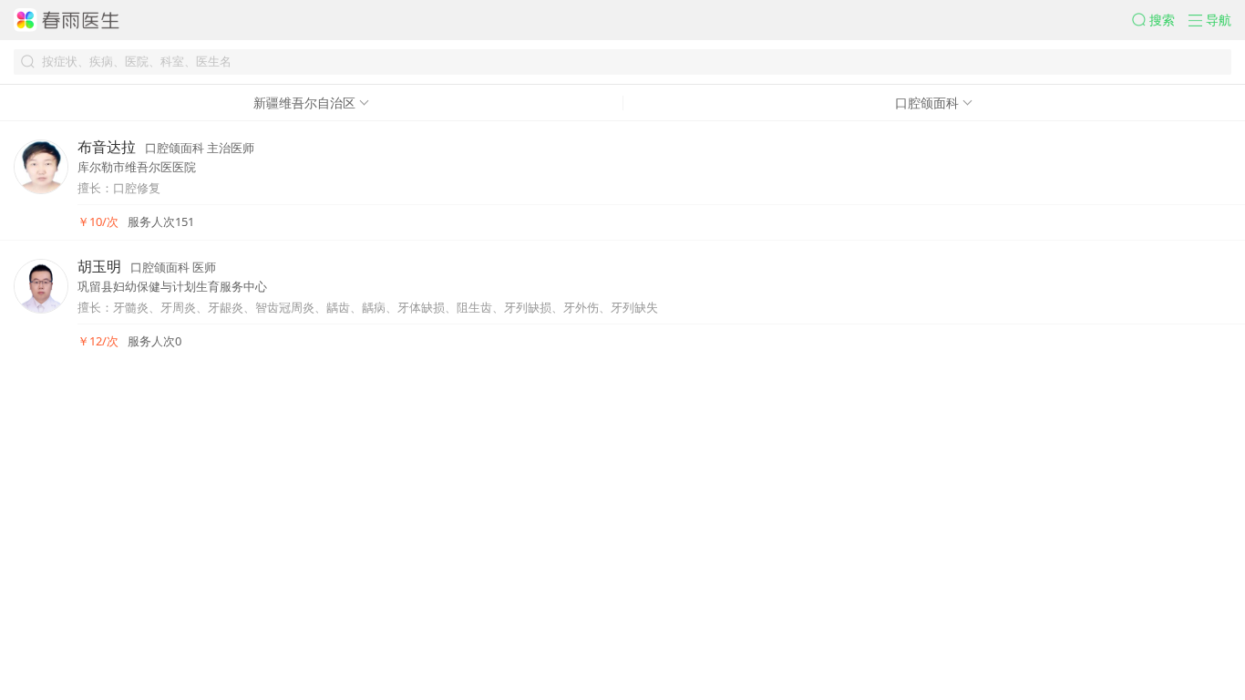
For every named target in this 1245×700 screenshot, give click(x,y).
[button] (1160, 20)
